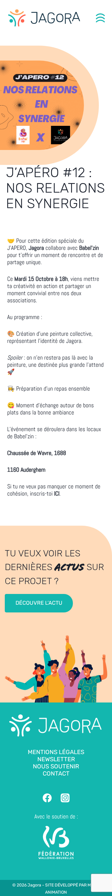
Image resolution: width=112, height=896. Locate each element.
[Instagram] (65, 798)
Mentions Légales (56, 752)
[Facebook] (47, 798)
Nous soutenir (56, 766)
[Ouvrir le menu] (100, 17)
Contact (56, 773)
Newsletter (56, 759)
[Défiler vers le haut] (105, 878)
